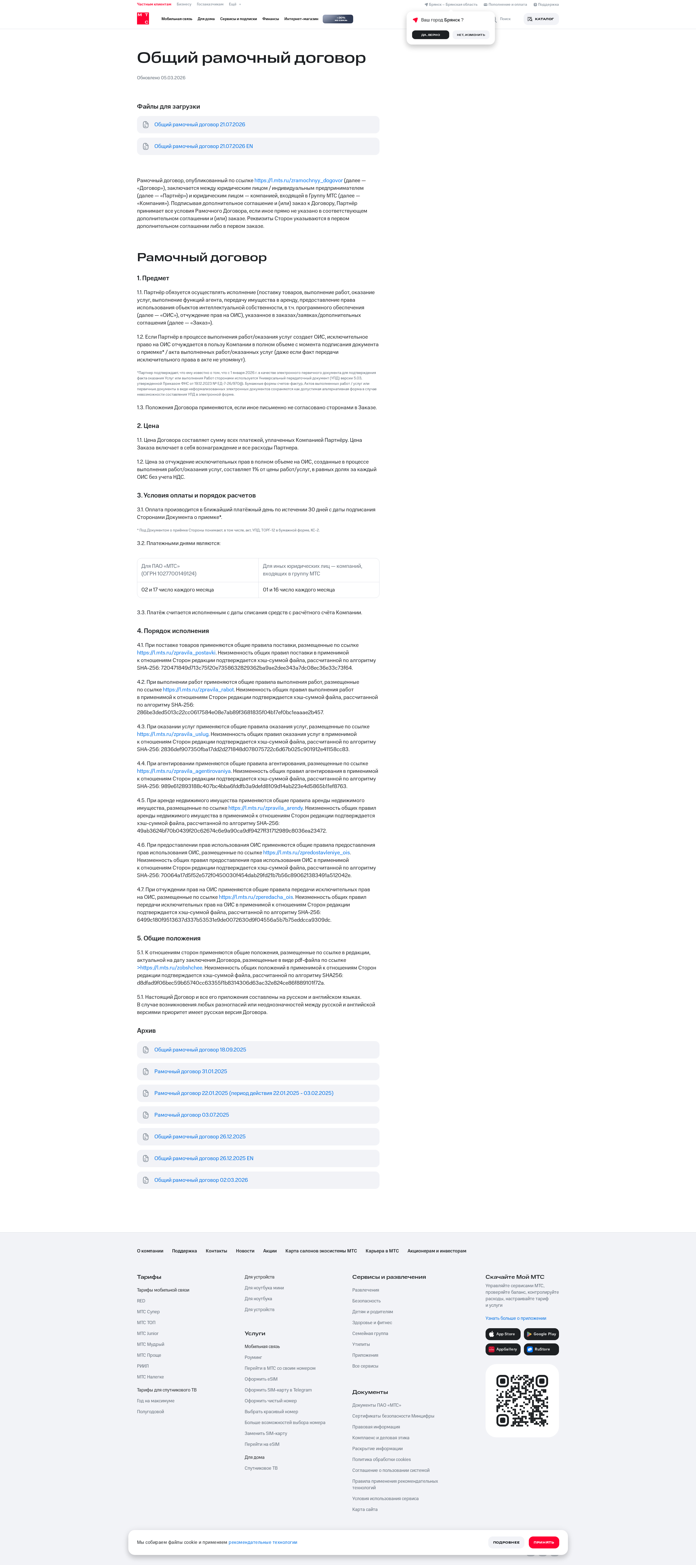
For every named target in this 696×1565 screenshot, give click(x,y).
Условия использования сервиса (385, 1498)
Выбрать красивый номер (271, 1412)
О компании (150, 1251)
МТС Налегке (150, 1377)
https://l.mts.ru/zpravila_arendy (265, 808)
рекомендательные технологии (263, 1542)
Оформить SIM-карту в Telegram (278, 1390)
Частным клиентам (154, 4)
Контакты (216, 1251)
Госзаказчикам (210, 4)
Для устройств (260, 1277)
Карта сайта (365, 1509)
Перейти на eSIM (262, 1444)
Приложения (365, 1355)
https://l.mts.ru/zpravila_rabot (198, 690)
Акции (270, 1251)
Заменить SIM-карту (266, 1433)
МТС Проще (149, 1355)
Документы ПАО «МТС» (376, 1405)
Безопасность (366, 1301)
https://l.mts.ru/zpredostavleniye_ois (306, 853)
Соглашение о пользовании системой (391, 1470)
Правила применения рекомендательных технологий (395, 1484)
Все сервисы (365, 1366)
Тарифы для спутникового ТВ (167, 1390)
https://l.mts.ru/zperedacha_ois (256, 897)
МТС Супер (148, 1312)
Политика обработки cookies (381, 1459)
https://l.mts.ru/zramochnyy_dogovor (298, 180)
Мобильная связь (262, 1346)
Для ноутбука (258, 1299)
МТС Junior (148, 1333)
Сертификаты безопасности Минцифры (393, 1416)
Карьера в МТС (382, 1251)
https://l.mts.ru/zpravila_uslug (173, 734)
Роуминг (253, 1357)
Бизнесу (184, 4)
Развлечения (365, 1290)
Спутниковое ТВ (261, 1468)
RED (141, 1301)
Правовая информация (376, 1427)
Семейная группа (370, 1333)
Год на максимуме (156, 1401)
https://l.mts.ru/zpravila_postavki (176, 653)
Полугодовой (150, 1412)
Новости (245, 1251)
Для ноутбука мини (264, 1288)
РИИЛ (143, 1366)
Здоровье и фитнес (372, 1323)
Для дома (255, 1457)
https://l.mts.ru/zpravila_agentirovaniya (184, 771)
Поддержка (184, 1251)
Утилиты (361, 1344)
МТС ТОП (146, 1323)
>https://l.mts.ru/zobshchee (169, 968)
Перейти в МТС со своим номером (280, 1368)
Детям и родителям (372, 1312)
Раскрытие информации (377, 1449)
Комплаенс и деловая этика (380, 1438)
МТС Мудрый (150, 1344)
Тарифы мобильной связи (163, 1290)
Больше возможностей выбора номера (285, 1422)
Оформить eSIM (261, 1379)
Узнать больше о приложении (516, 1318)
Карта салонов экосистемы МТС (321, 1251)
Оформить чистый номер (271, 1401)
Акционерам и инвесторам (437, 1251)
